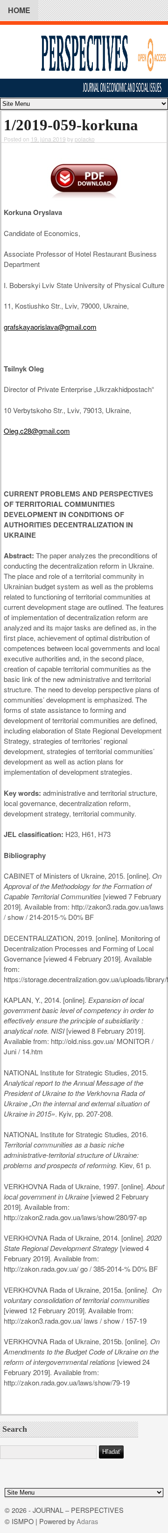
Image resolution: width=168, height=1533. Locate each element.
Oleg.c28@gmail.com (37, 431)
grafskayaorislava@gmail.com (50, 327)
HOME (19, 10)
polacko (85, 139)
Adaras (87, 1521)
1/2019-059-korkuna (71, 125)
